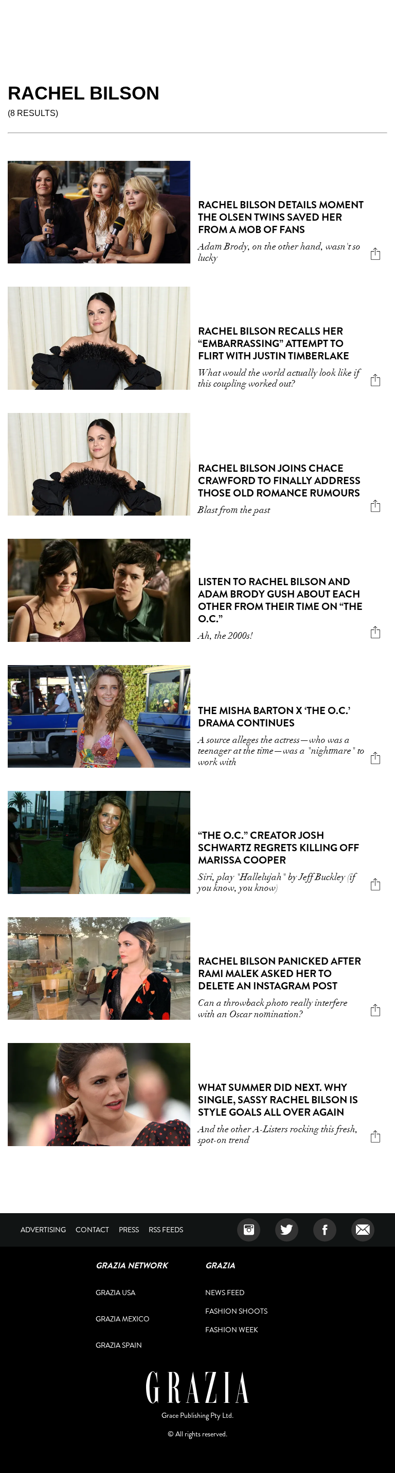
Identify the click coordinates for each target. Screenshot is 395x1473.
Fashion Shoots (236, 1311)
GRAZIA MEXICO (123, 1319)
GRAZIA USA (115, 1292)
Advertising (43, 1229)
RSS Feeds (166, 1229)
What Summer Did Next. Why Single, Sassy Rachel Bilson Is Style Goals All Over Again (278, 1100)
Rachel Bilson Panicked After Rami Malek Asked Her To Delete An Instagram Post (279, 974)
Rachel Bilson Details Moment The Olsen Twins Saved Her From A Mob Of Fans (281, 217)
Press (129, 1229)
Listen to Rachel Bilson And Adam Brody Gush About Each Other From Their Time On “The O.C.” (280, 600)
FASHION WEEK (231, 1330)
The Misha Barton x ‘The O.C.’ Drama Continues (274, 717)
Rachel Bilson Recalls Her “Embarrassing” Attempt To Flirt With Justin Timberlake (273, 343)
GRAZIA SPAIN (119, 1345)
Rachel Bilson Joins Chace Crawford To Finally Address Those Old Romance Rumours (279, 481)
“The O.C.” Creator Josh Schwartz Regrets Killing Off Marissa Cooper (278, 848)
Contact (92, 1229)
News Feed (224, 1292)
